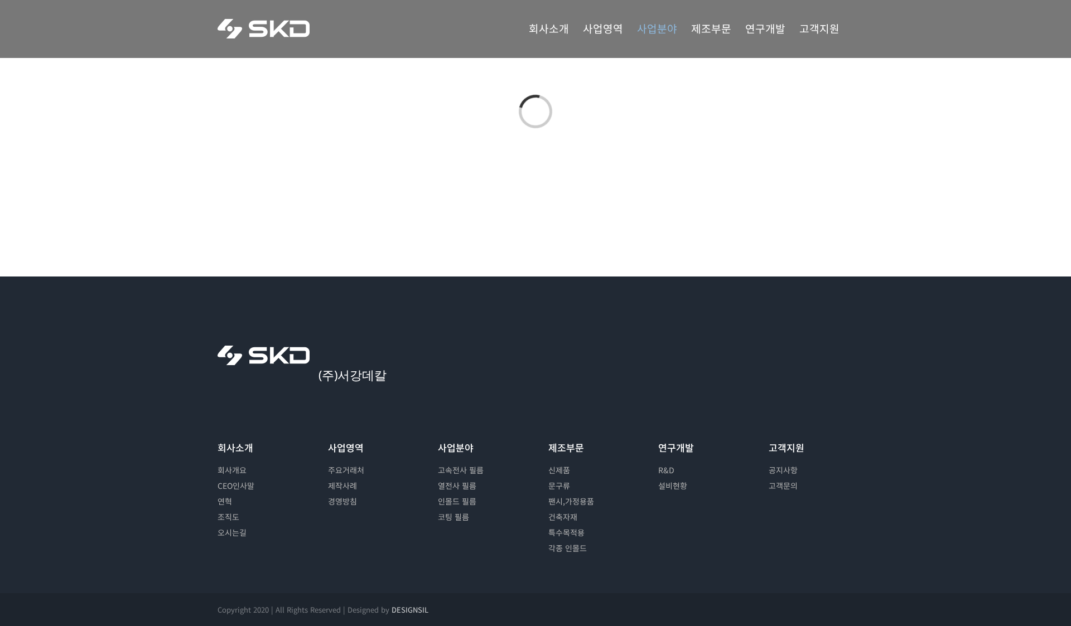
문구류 (559, 485)
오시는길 (232, 532)
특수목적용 (566, 532)
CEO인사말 (236, 485)
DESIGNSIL (410, 609)
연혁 (225, 501)
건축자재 (562, 516)
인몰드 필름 (457, 501)
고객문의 (783, 485)
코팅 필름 (453, 516)
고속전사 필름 (461, 469)
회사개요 (232, 469)
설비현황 (672, 485)
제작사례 (342, 485)
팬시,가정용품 (571, 501)
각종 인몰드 (567, 548)
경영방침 (342, 501)
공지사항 (783, 469)
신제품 (559, 469)
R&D (666, 469)
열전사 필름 (457, 485)
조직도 (228, 516)
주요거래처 (346, 469)
